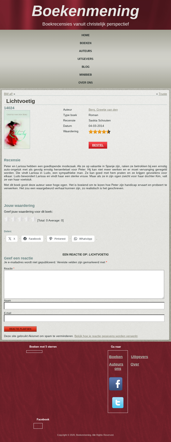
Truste (163, 93)
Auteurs (85, 51)
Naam (7, 300)
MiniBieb (85, 74)
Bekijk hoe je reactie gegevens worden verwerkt (105, 336)
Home (86, 35)
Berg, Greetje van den (103, 109)
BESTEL (98, 145)
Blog (85, 66)
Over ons (85, 82)
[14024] (17, 147)
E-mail (7, 313)
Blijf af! (8, 93)
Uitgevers (85, 58)
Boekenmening (85, 10)
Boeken (85, 43)
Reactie (9, 268)
